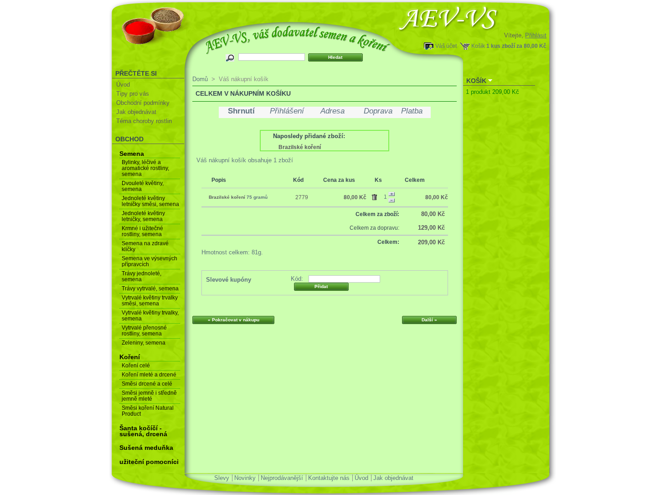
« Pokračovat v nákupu (233, 319)
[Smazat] (376, 195)
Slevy (221, 477)
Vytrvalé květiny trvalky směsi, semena (150, 300)
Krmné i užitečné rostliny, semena (142, 231)
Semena (131, 153)
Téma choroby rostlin (144, 121)
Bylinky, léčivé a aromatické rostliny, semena (145, 168)
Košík (478, 46)
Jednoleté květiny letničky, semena (143, 216)
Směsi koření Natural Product (148, 411)
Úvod (123, 84)
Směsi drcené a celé (147, 384)
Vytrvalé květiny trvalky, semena (150, 315)
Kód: (297, 278)
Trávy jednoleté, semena (141, 276)
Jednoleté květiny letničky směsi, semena (150, 201)
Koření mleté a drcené (149, 374)
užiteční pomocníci (149, 461)
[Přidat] (391, 194)
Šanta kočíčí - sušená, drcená (143, 431)
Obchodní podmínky (143, 102)
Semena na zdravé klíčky (145, 246)
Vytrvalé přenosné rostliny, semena (144, 331)
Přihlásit (535, 35)
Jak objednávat (136, 111)
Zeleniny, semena (143, 343)
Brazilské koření (299, 147)
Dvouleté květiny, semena (143, 186)
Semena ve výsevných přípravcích (149, 261)
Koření (129, 357)
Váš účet (446, 46)
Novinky (245, 477)
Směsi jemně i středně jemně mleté (149, 396)
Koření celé (136, 365)
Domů (200, 79)
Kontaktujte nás (329, 477)
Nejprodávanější (282, 477)
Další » (429, 319)
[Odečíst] (391, 200)
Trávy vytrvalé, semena (150, 288)
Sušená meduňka (146, 447)
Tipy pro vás (132, 93)
